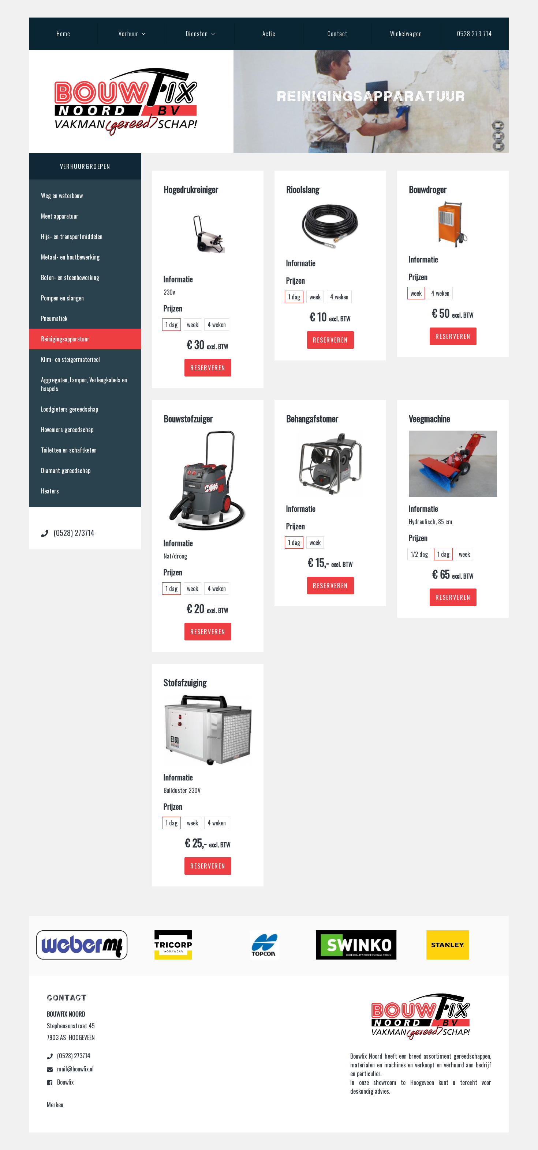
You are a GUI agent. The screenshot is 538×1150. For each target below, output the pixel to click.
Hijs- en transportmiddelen (71, 236)
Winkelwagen (406, 33)
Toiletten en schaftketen (69, 450)
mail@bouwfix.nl (75, 1069)
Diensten (197, 33)
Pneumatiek (54, 318)
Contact (337, 33)
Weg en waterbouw (62, 195)
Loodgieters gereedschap (69, 409)
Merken (55, 1104)
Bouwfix (65, 1082)
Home (63, 33)
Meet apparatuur (59, 216)
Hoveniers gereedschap (67, 429)
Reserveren (207, 367)
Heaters (50, 491)
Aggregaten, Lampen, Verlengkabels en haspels (84, 384)
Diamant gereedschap (65, 470)
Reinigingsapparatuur (65, 338)
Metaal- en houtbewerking (70, 257)
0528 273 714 (474, 33)
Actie (269, 33)
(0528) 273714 (73, 532)
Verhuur (128, 33)
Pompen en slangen (62, 298)
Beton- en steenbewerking (70, 277)
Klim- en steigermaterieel (70, 359)
